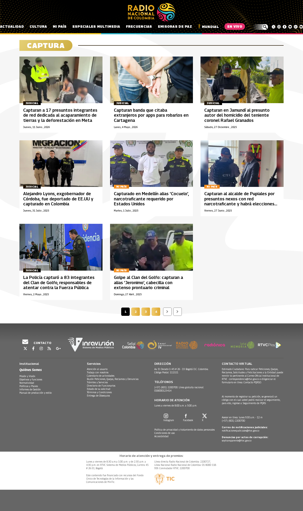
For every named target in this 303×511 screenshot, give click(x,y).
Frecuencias (139, 26)
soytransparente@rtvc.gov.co (236, 440)
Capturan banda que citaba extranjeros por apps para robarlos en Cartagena (151, 115)
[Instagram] (279, 27)
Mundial (210, 27)
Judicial (32, 103)
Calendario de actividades (100, 375)
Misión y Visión (27, 376)
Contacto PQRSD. (253, 382)
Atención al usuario (97, 369)
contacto (42, 343)
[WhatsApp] (295, 27)
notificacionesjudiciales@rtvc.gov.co (240, 430)
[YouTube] (290, 27)
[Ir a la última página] (177, 312)
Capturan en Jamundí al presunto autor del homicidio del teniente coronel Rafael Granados (237, 115)
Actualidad (12, 26)
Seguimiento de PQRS (254, 403)
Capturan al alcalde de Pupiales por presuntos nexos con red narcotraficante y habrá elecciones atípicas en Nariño (239, 201)
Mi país (60, 26)
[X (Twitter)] (273, 27)
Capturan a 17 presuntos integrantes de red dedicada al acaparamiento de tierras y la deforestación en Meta (60, 115)
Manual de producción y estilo (35, 392)
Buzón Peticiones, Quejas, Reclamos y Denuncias (112, 379)
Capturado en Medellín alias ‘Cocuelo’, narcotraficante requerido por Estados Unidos (151, 198)
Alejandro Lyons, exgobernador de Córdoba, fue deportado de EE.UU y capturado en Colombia (58, 198)
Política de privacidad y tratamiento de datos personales (184, 429)
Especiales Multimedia (96, 26)
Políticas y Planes (28, 386)
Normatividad (26, 382)
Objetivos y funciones (30, 379)
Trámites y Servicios (97, 382)
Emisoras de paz (175, 26)
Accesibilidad (161, 436)
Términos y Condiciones (99, 392)
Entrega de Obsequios (98, 395)
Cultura (38, 26)
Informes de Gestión (30, 389)
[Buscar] (260, 27)
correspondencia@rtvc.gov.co (244, 379)
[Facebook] (284, 27)
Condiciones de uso (164, 433)
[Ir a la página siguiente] (167, 312)
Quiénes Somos (30, 370)
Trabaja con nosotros (97, 372)
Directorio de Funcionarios (101, 385)
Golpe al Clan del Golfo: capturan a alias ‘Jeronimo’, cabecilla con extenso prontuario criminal (148, 282)
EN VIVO (234, 26)
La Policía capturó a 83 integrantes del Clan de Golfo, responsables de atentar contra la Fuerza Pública (58, 282)
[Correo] (301, 27)
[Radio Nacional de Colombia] (151, 12)
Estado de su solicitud (98, 389)
